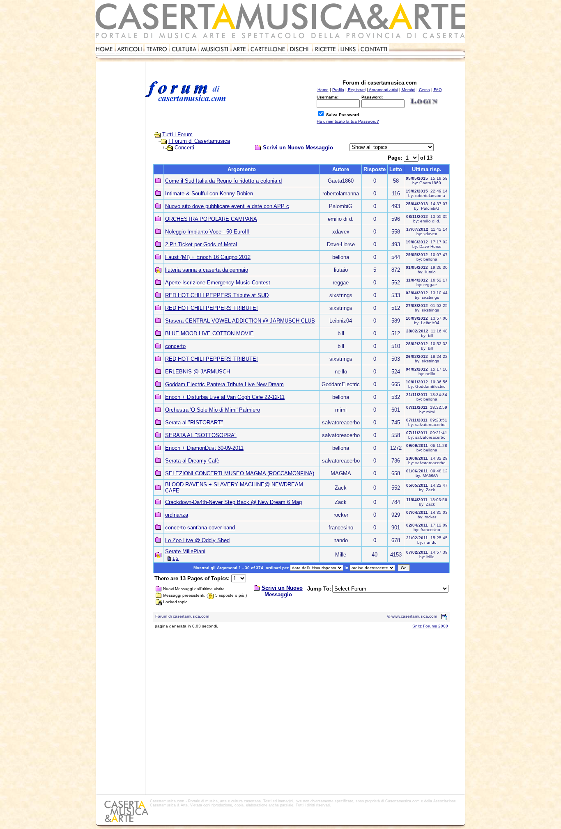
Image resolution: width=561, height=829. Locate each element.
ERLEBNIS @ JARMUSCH (197, 372)
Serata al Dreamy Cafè (192, 461)
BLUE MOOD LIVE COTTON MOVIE (209, 333)
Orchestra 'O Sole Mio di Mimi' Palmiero (212, 410)
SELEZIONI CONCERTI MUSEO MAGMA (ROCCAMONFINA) (239, 473)
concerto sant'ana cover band (200, 527)
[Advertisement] (120, 179)
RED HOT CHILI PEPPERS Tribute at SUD (217, 295)
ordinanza (176, 515)
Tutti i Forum (177, 134)
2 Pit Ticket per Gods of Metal (201, 244)
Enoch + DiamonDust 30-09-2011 (204, 448)
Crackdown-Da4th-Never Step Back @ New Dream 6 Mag (233, 502)
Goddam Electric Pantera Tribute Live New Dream (224, 384)
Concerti (184, 147)
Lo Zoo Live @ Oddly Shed (197, 540)
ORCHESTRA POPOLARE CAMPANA (211, 219)
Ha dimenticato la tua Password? (348, 121)
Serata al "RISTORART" (194, 422)
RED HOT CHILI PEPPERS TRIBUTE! (211, 308)
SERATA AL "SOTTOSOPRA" (201, 435)
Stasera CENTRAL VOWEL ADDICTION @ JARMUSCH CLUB (240, 321)
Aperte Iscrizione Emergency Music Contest (217, 282)
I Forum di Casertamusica (199, 141)
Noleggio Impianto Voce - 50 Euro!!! (207, 232)
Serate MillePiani (185, 551)
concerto (175, 346)
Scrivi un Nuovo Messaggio (298, 147)
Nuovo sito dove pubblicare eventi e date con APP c (227, 206)
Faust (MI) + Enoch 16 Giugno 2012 (208, 257)
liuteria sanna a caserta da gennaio (206, 270)
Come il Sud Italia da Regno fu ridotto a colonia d (223, 181)
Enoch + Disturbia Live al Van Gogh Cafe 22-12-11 (225, 397)
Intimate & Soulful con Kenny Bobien (209, 193)
